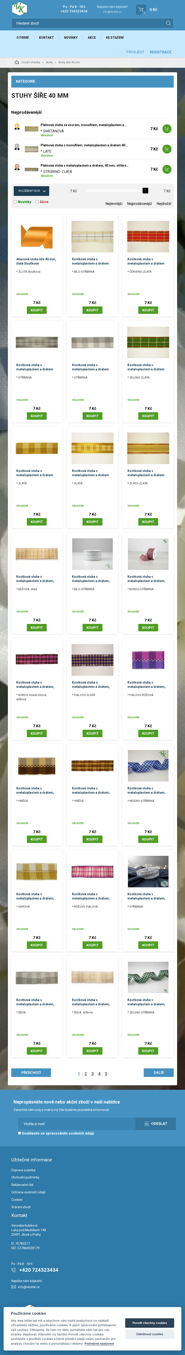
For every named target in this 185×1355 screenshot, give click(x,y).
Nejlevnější (113, 204)
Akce (92, 37)
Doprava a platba (23, 1170)
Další (159, 1073)
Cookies (17, 1199)
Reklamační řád (22, 1185)
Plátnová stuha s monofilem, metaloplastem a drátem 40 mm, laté (85, 145)
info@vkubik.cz (112, 11)
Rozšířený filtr (29, 191)
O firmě (22, 37)
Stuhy (49, 62)
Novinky (71, 37)
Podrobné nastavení (99, 1343)
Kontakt (46, 37)
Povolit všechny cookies (149, 1323)
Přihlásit (135, 52)
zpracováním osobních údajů (70, 1133)
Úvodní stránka (30, 62)
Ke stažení (115, 37)
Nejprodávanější (139, 204)
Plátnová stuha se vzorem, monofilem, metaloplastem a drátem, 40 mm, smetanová (85, 125)
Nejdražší (164, 204)
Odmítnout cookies (149, 1334)
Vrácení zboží (20, 1207)
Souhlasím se (57, 1133)
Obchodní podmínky (25, 1177)
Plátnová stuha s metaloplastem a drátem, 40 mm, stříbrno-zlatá (85, 165)
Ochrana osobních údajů (28, 1192)
